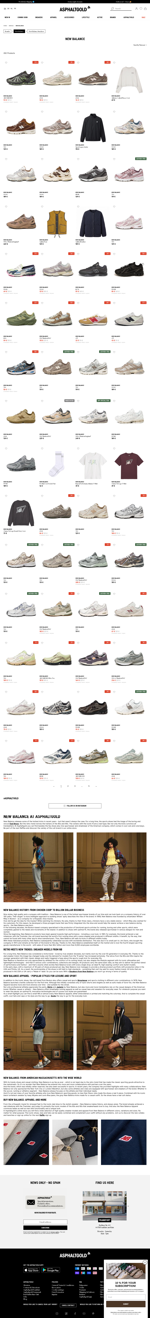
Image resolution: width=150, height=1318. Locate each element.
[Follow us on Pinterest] (93, 1313)
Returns (82, 1294)
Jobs (25, 1296)
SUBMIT (126, 1304)
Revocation (56, 1287)
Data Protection (58, 1292)
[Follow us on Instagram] (57, 1313)
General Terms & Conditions (63, 1285)
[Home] (75, 1254)
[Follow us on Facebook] (75, 1313)
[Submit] (112, 9)
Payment (82, 1289)
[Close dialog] (145, 1262)
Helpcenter (83, 1285)
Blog (25, 1299)
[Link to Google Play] (51, 1270)
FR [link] (15, 8)
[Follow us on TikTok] (66, 1313)
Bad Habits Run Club (31, 1294)
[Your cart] (145, 8)
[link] (75, 8)
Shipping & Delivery (87, 1292)
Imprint (54, 1294)
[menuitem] (16, 45)
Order (81, 1287)
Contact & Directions (31, 1287)
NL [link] (12, 8)
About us (26, 1285)
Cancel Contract (68, 1305)
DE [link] (8, 8)
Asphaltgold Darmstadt (32, 1292)
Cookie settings (58, 1289)
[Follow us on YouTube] (84, 1313)
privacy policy (55, 1232)
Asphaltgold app (85, 1296)
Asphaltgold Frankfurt (31, 1289)
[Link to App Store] (31, 1270)
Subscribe (45, 1228)
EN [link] (5, 8)
